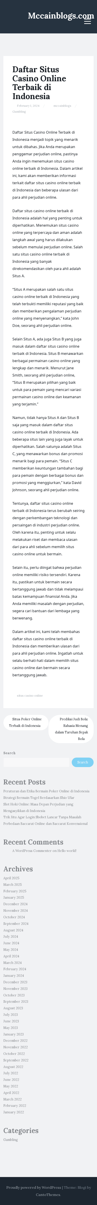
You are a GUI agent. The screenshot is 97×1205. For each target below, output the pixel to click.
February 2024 (14, 969)
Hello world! (67, 851)
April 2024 (11, 956)
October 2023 (14, 995)
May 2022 (10, 1086)
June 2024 (11, 943)
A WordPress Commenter (32, 851)
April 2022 (11, 1093)
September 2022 (15, 1060)
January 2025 (13, 898)
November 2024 (15, 911)
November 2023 (15, 989)
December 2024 (15, 904)
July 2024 (10, 937)
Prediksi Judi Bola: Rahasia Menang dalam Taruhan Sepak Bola (71, 729)
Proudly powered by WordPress (33, 1187)
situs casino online (30, 696)
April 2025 (11, 878)
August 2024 (13, 930)
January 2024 (13, 976)
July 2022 (10, 1073)
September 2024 (15, 924)
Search (9, 753)
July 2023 (10, 1015)
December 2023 (15, 982)
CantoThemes (48, 1194)
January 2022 (13, 1112)
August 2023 (13, 1008)
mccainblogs (62, 106)
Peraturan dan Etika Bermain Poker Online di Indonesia (46, 791)
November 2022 (15, 1047)
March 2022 (12, 1099)
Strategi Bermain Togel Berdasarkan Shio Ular (38, 798)
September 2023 (15, 1002)
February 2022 (14, 1106)
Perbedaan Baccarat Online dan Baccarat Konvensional (45, 824)
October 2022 (14, 1054)
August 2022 (13, 1067)
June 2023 (11, 1021)
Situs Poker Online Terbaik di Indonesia (25, 722)
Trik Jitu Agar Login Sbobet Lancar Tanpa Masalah (42, 817)
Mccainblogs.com (61, 15)
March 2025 (12, 885)
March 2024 (12, 963)
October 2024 (14, 917)
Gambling (19, 112)
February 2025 (14, 891)
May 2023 (10, 1028)
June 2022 (11, 1080)
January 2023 (13, 1034)
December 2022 (15, 1041)
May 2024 (10, 950)
